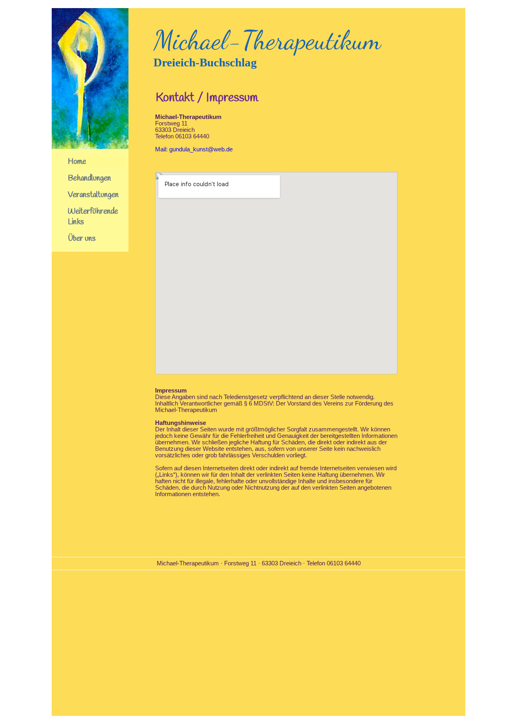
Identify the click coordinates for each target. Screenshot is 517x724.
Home (77, 162)
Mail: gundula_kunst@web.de (194, 149)
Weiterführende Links (93, 216)
